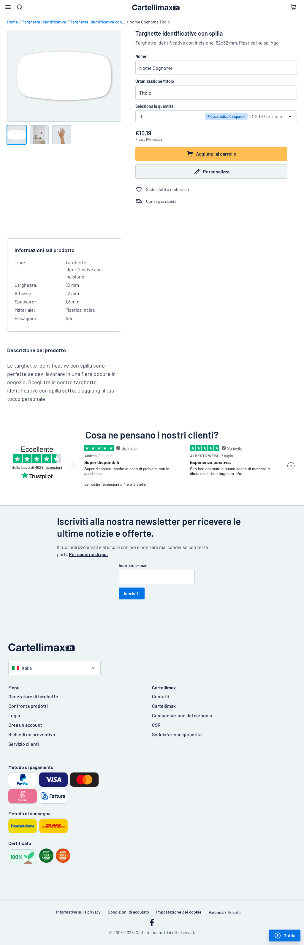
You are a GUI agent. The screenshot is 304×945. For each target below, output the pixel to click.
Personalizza (216, 171)
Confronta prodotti (28, 706)
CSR (156, 725)
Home (12, 21)
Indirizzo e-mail (133, 565)
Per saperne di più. (88, 554)
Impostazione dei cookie (179, 911)
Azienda (216, 912)
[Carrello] (293, 7)
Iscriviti (132, 593)
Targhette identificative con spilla (101, 21)
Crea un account (25, 725)
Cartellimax (164, 706)
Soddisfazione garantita (177, 734)
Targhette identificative (44, 21)
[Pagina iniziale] (152, 646)
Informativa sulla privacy (78, 911)
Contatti (160, 696)
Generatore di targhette (33, 696)
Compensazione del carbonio (182, 715)
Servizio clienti (23, 744)
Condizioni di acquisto (128, 911)
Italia (27, 668)
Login (14, 715)
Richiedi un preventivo (31, 734)
